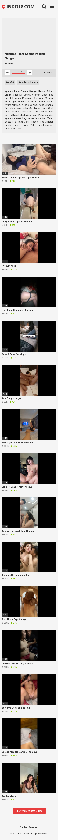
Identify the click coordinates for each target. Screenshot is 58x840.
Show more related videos (29, 811)
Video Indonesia (29, 82)
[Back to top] (52, 833)
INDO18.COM (19, 6)
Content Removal (29, 827)
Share (50, 72)
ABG (11, 82)
